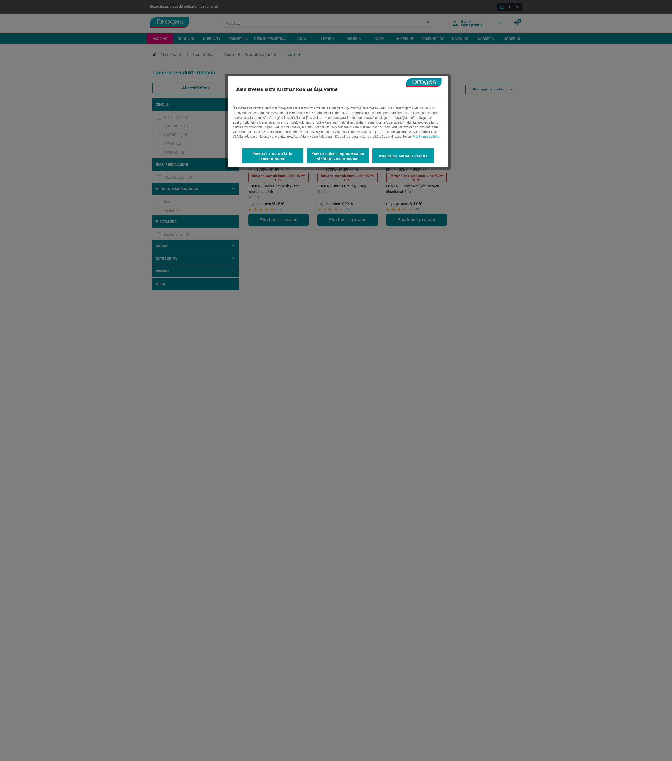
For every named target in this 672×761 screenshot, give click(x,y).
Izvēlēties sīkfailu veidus (403, 155)
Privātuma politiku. (426, 136)
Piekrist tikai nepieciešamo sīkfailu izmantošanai (337, 156)
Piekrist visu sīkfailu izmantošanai (272, 156)
